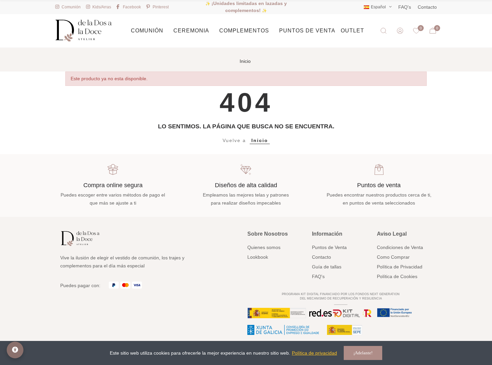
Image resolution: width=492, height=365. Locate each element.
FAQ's (404, 7)
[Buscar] (384, 31)
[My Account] (400, 31)
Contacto (427, 7)
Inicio (259, 140)
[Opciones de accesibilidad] (15, 350)
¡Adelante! (363, 352)
